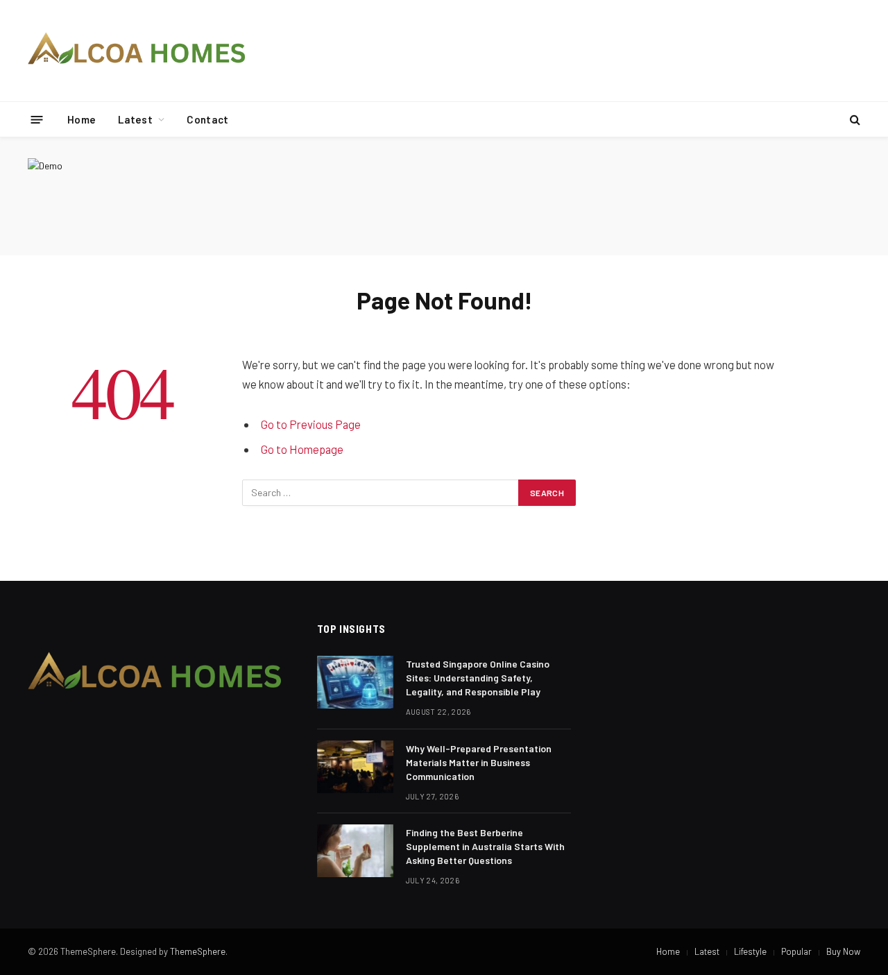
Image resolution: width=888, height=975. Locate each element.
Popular (796, 951)
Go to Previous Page (311, 424)
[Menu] (37, 119)
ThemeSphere (197, 951)
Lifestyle (750, 951)
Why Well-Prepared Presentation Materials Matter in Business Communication (479, 762)
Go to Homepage (302, 449)
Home (81, 119)
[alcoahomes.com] (137, 50)
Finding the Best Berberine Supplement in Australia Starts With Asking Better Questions (485, 846)
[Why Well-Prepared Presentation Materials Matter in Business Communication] (355, 766)
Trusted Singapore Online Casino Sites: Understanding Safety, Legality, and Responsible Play (477, 677)
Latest (135, 119)
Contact (207, 119)
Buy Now (843, 951)
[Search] (853, 119)
